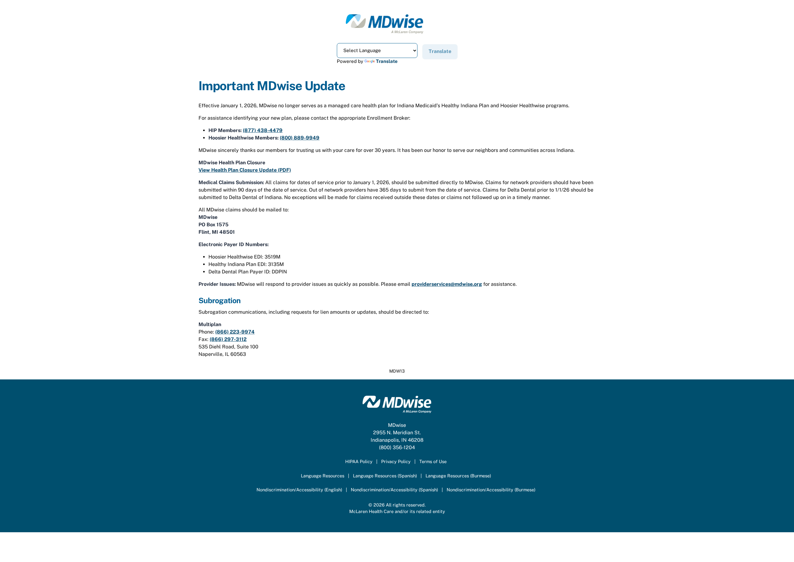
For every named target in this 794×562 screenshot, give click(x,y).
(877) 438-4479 (263, 130)
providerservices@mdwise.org (447, 284)
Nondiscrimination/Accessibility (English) (299, 489)
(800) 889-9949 (299, 138)
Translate (387, 61)
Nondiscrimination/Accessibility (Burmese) (491, 489)
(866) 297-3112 (228, 339)
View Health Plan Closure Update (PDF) (244, 170)
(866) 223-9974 (235, 332)
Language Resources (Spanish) (385, 475)
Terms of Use (433, 461)
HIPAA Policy (358, 461)
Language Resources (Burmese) (458, 475)
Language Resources (322, 475)
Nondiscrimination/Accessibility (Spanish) (394, 489)
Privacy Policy (396, 461)
